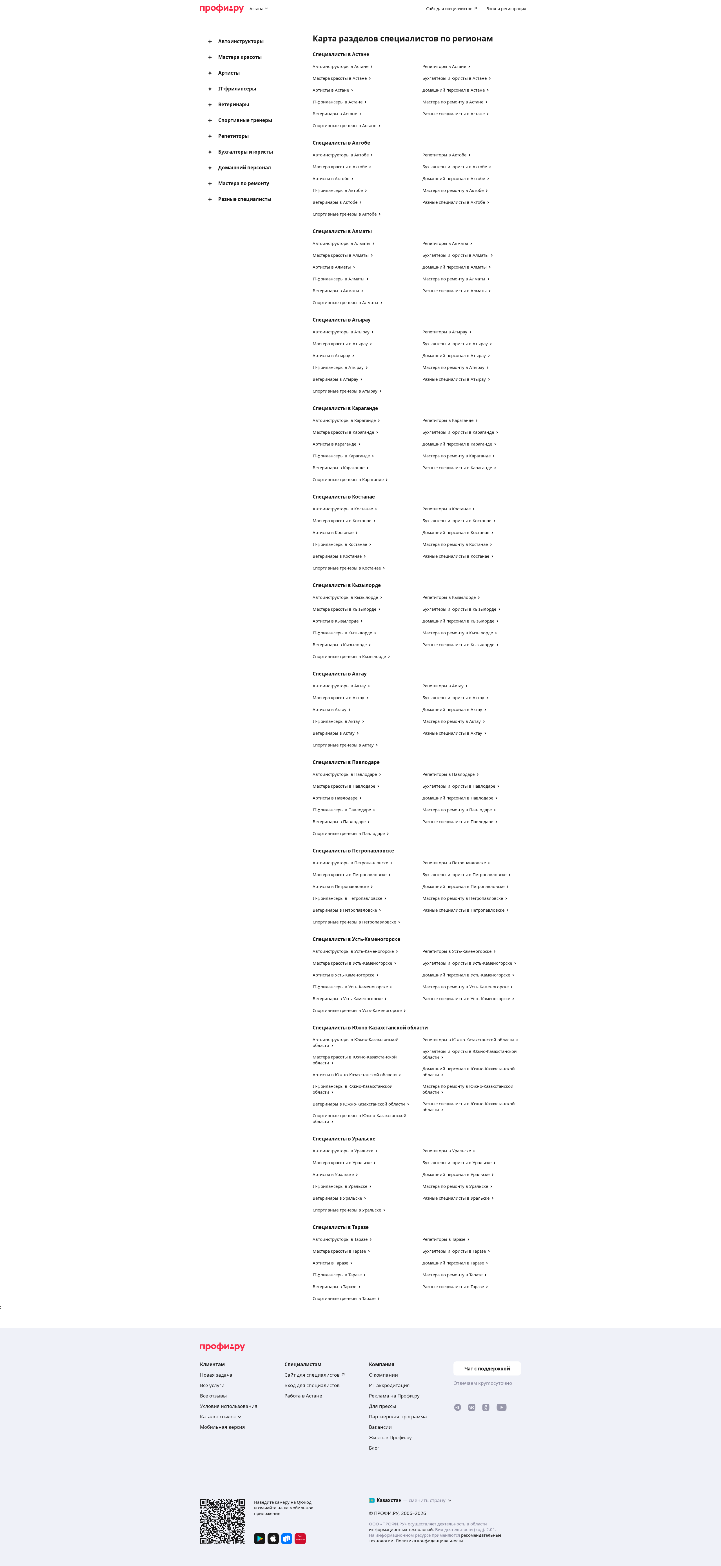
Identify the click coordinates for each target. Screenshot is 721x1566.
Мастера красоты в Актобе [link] (340, 166)
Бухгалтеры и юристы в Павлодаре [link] (458, 786)
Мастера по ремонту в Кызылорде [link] (457, 632)
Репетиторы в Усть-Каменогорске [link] (456, 951)
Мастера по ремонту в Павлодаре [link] (457, 809)
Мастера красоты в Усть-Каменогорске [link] (352, 963)
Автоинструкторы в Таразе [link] (340, 1239)
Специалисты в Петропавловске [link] (353, 850)
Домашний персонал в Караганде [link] (457, 444)
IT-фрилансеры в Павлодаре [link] (342, 809)
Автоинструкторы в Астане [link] (340, 66)
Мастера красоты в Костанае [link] (342, 520)
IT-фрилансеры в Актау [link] (336, 721)
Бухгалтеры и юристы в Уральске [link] (456, 1162)
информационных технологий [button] (401, 1529)
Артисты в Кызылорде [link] (336, 621)
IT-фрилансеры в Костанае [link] (340, 544)
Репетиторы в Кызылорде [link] (449, 597)
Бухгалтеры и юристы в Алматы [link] (455, 255)
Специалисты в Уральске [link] (344, 1138)
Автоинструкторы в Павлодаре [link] (345, 774)
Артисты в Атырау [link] (331, 355)
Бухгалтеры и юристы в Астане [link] (454, 78)
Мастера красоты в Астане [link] (340, 78)
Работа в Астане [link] (303, 1395)
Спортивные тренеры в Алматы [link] (345, 302)
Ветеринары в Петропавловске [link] (345, 910)
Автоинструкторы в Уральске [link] (343, 1150)
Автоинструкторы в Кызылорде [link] (345, 597)
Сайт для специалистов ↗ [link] (314, 1375)
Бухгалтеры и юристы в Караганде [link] (458, 432)
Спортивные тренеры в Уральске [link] (347, 1210)
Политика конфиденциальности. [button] (430, 1540)
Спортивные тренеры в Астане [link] (344, 125)
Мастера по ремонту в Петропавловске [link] (462, 898)
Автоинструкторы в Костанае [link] (343, 508)
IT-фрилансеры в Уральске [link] (340, 1186)
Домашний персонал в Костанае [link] (455, 532)
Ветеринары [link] (233, 104)
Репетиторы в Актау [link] (443, 685)
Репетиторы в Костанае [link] (446, 508)
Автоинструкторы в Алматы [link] (341, 243)
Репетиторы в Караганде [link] (447, 420)
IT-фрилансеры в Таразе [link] (337, 1274)
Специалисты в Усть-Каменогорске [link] (356, 939)
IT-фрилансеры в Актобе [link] (338, 190)
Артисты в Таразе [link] (330, 1263)
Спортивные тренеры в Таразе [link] (344, 1298)
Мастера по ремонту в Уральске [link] (455, 1186)
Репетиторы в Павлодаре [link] (448, 774)
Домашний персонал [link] (244, 167)
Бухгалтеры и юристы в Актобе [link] (454, 166)
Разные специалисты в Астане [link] (453, 113)
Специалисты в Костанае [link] (344, 496)
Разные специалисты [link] (244, 199)
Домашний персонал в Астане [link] (453, 90)
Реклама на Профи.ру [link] (394, 1395)
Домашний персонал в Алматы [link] (454, 267)
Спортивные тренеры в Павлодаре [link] (349, 833)
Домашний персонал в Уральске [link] (455, 1174)
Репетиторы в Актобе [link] (444, 155)
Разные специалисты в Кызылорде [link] (458, 644)
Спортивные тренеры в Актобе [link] (345, 214)
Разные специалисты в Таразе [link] (453, 1286)
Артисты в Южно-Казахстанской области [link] (355, 1074)
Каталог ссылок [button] (218, 1416)
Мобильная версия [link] (222, 1427)
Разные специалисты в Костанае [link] (455, 556)
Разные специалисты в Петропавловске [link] (463, 910)
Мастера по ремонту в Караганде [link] (456, 455)
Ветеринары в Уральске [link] (337, 1198)
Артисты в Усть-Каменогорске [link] (343, 975)
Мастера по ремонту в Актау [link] (451, 721)
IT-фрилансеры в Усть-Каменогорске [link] (350, 986)
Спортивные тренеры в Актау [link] (343, 745)
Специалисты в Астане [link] (341, 54)
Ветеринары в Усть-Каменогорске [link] (347, 998)
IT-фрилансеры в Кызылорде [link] (342, 632)
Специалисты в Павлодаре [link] (346, 762)
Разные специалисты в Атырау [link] (454, 379)
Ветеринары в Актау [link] (334, 733)
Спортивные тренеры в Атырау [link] (345, 391)
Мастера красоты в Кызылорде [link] (344, 609)
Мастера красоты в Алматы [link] (341, 255)
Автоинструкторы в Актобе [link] (341, 155)
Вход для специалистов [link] (312, 1385)
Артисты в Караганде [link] (334, 444)
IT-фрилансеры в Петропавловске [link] (347, 898)
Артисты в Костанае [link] (333, 532)
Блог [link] (374, 1448)
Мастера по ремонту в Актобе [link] (453, 190)
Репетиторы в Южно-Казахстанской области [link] (468, 1039)
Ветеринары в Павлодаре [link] (339, 821)
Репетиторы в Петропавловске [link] (454, 862)
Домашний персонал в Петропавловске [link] (463, 886)
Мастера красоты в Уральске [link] (342, 1162)
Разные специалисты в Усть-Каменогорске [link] (466, 998)
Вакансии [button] (380, 1427)
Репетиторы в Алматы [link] (445, 243)
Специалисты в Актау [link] (340, 673)
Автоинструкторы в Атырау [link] (341, 332)
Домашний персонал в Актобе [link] (453, 178)
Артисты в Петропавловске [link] (341, 886)
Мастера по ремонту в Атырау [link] (453, 367)
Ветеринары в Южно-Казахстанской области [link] (359, 1104)
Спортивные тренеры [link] (245, 120)
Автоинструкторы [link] (241, 41)
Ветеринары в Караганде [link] (338, 467)
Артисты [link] (229, 73)
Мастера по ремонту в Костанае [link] (455, 544)
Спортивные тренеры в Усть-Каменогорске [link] (357, 1010)
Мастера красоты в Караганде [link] (343, 432)
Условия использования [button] (228, 1406)
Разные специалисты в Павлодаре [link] (457, 821)
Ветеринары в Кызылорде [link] (340, 644)
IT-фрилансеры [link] (237, 88)
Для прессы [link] (382, 1406)
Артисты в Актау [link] (329, 709)
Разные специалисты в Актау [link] (452, 733)
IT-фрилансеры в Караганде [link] (341, 455)
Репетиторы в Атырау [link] (444, 332)
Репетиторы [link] (233, 136)
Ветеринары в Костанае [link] (337, 556)
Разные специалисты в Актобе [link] (453, 202)
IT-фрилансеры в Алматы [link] (338, 279)
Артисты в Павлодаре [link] (335, 798)
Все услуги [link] (212, 1385)
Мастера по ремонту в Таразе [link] (452, 1274)
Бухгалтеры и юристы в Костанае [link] (456, 520)
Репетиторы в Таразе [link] (443, 1239)
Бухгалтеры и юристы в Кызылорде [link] (459, 609)
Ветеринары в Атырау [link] (335, 379)
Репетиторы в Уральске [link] (446, 1150)
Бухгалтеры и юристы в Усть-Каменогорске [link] (467, 963)
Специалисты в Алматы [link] (342, 231)
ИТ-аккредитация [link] (389, 1385)
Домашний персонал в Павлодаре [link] (457, 798)
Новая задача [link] (216, 1375)
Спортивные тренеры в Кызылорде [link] (349, 656)
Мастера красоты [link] (240, 57)
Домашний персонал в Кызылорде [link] (458, 621)
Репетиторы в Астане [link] (444, 66)
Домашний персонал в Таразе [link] (453, 1263)
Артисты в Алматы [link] (332, 267)
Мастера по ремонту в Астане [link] (452, 102)
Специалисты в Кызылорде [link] (347, 585)
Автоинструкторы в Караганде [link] (344, 420)
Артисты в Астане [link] (331, 90)
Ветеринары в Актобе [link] (335, 202)
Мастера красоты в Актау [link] (338, 697)
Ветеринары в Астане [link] (335, 113)
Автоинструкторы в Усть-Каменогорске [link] (353, 951)
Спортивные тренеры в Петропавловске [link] (354, 922)
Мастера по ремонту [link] (243, 183)
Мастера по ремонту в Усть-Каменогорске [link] (465, 986)
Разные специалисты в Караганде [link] (457, 467)
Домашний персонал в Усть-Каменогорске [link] (466, 975)
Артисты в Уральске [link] (333, 1174)
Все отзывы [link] (213, 1395)
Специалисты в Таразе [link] (341, 1227)
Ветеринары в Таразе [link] (334, 1286)
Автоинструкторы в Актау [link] (339, 685)
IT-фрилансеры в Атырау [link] (338, 367)
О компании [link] (383, 1375)
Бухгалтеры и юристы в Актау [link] (453, 697)
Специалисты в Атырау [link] (342, 319)
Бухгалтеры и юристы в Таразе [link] (454, 1251)
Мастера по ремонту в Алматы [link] (453, 279)
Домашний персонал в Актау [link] (452, 709)
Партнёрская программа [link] (398, 1416)
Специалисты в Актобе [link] (341, 142)
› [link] (371, 66)
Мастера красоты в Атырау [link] (340, 343)
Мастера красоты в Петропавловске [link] (349, 874)
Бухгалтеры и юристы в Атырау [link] (455, 343)
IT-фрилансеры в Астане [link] (337, 102)
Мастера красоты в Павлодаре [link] (344, 786)
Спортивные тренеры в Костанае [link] (347, 568)
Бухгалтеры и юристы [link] (245, 152)
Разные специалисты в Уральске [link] (455, 1198)
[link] (457, 1408)
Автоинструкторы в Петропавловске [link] (350, 862)
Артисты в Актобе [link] (331, 178)
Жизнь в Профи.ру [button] (390, 1437)
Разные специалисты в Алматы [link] (454, 290)
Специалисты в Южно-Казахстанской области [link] (370, 1027)
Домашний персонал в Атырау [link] (454, 355)
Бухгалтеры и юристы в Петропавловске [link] (464, 874)
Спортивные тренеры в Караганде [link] (348, 479)
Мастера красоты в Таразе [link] (339, 1251)
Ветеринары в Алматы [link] (336, 290)
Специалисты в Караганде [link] (345, 408)
